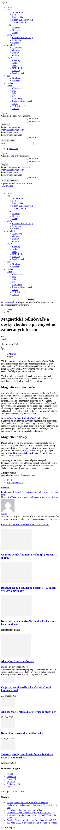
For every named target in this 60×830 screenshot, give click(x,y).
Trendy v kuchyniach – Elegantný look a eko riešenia (34, 497)
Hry (8, 75)
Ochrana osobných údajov (12, 130)
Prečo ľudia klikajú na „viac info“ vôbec (24, 810)
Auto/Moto (17, 47)
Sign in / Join (12, 148)
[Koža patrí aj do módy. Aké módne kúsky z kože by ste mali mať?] (16, 615)
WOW (10, 58)
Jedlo (14, 63)
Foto (14, 15)
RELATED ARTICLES (12, 524)
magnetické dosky (15, 482)
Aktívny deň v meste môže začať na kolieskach (27, 802)
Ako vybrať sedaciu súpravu (17, 661)
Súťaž (15, 103)
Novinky (16, 27)
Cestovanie (17, 88)
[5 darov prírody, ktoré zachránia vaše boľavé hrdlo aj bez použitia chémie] (8, 749)
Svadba (15, 42)
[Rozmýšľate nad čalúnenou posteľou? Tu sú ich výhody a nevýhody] (16, 582)
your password (33, 121)
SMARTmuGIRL (20, 22)
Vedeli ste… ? (18, 106)
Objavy (15, 55)
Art (8, 9)
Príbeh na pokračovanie (22, 20)
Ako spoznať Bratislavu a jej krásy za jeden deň (28, 711)
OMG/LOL (17, 68)
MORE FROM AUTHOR (36, 524)
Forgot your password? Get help (15, 167)
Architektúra (17, 12)
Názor (15, 93)
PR (13, 96)
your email (31, 137)
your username (33, 118)
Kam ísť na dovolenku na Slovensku (22, 733)
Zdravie (15, 108)
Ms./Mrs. (11, 35)
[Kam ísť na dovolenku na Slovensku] (8, 727)
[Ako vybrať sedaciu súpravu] (16, 656)
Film (9, 25)
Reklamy (16, 70)
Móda (14, 65)
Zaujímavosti (18, 73)
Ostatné (10, 86)
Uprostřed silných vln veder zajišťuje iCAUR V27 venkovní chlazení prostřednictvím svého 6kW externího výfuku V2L (31, 815)
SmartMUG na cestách (22, 101)
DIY (14, 91)
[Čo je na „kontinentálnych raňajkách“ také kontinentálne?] (8, 682)
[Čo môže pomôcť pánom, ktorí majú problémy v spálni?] (16, 549)
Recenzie (16, 30)
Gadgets (16, 50)
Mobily (15, 53)
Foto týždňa (17, 17)
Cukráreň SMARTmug (22, 37)
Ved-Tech (11, 45)
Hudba (10, 83)
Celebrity (16, 60)
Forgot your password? (11, 127)
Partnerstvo (17, 40)
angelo (4, 339)
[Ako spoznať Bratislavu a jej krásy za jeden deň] (8, 706)
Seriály (15, 32)
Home (9, 7)
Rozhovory (17, 98)
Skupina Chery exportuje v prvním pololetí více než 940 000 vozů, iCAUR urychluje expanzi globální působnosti (32, 821)
